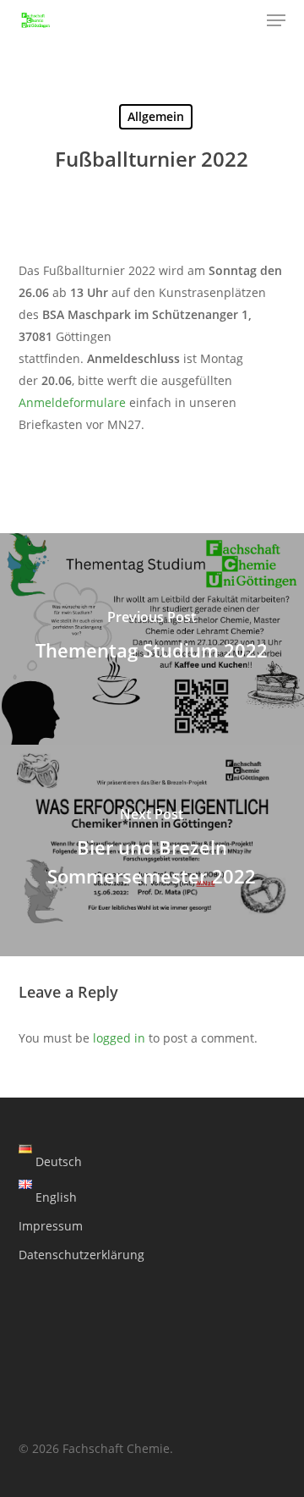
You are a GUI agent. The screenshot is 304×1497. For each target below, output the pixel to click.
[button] (276, 20)
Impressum (51, 1226)
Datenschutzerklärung (81, 1255)
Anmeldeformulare (72, 402)
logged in (119, 1038)
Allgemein (156, 116)
